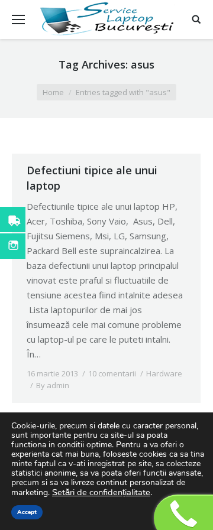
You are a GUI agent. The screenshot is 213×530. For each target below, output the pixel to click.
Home (53, 92)
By (52, 385)
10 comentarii (112, 373)
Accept (27, 512)
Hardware (164, 373)
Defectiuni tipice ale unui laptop (92, 178)
